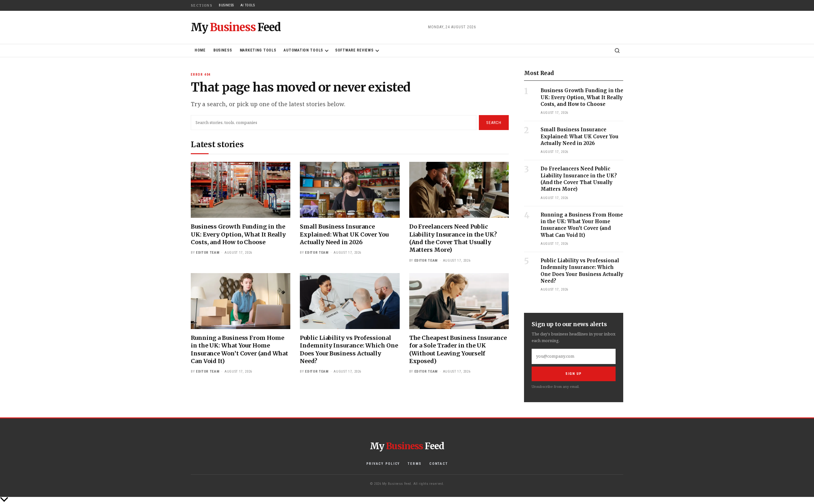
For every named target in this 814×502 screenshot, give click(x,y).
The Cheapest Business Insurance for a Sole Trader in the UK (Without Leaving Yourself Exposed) (458, 349)
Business (226, 5)
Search (493, 122)
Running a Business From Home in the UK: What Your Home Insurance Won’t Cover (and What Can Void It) (239, 349)
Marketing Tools (258, 50)
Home (200, 50)
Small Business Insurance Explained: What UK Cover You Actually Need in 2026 (344, 234)
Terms (415, 464)
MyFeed (236, 27)
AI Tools (247, 5)
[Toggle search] (617, 51)
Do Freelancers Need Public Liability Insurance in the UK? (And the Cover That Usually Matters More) (453, 238)
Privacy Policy (383, 464)
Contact (438, 464)
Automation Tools (303, 50)
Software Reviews (354, 50)
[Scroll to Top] (407, 499)
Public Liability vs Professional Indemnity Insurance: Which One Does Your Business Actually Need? (349, 349)
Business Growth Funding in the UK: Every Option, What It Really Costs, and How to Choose (238, 234)
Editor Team (207, 253)
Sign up (573, 374)
